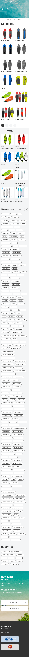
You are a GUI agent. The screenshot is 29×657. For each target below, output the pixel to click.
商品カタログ (15, 602)
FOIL (14, 19)
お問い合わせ (15, 608)
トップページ (3, 19)
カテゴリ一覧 (10, 19)
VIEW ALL (21, 209)
